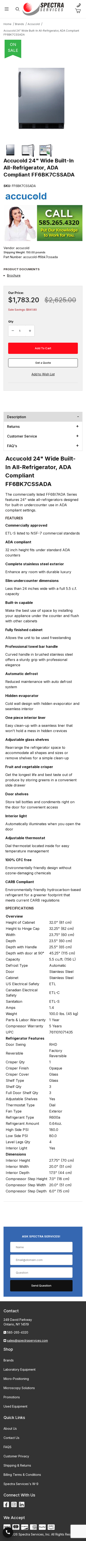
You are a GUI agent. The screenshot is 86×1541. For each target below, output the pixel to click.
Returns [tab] (13, 426)
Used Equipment (15, 1406)
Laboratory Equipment (20, 1369)
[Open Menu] (6, 9)
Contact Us (11, 1438)
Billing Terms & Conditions (22, 1474)
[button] (11, 150)
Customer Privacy (16, 1456)
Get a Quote (43, 362)
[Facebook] (6, 1504)
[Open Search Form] (17, 9)
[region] (43, 150)
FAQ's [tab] (12, 446)
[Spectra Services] (43, 9)
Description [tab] (16, 417)
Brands (9, 1360)
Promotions (12, 1397)
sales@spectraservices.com (27, 1340)
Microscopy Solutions (19, 1388)
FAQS (7, 1447)
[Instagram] (14, 1504)
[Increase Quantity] (30, 330)
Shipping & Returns (17, 1465)
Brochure (14, 275)
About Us (10, 1428)
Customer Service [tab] (22, 436)
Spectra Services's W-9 (21, 1484)
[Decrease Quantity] (12, 330)
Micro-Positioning (16, 1379)
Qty (10, 321)
